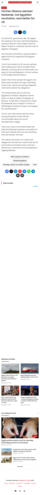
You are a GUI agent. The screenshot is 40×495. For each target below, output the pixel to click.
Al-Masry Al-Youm (24, 480)
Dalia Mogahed (20, 161)
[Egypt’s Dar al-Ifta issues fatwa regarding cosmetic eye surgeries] (6, 460)
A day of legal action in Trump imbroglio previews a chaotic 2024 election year (30, 400)
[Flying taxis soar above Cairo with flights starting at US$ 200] (6, 452)
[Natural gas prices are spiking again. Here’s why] (30, 368)
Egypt (4, 8)
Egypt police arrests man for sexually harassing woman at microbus (17, 441)
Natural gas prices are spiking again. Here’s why (29, 376)
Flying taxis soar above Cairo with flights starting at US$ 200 (24, 450)
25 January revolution (20, 157)
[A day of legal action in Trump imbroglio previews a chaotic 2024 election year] (30, 391)
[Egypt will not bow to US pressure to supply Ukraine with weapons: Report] (10, 368)
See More (20, 466)
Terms (20, 486)
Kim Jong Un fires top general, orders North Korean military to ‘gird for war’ (9, 400)
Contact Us (19, 483)
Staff (5, 26)
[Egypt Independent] (20, 2)
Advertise (12, 483)
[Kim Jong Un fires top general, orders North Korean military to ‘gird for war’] (10, 391)
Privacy (34, 483)
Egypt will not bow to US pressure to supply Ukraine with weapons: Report (9, 377)
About (6, 483)
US (36, 165)
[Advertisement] (20, 272)
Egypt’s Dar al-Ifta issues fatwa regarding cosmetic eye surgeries (24, 459)
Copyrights (27, 483)
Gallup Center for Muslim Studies (16, 165)
